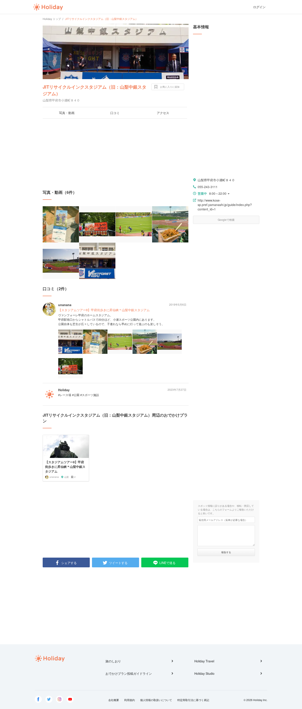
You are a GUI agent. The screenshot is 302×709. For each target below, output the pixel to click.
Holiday (48, 7)
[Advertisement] (116, 154)
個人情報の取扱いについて (156, 700)
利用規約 (129, 700)
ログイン (259, 7)
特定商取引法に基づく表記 (193, 700)
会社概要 (113, 700)
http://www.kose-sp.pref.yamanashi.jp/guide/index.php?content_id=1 (225, 204)
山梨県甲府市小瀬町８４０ (216, 180)
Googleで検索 (226, 219)
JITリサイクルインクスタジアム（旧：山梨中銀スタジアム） (94, 90)
